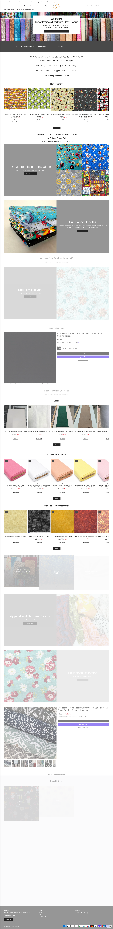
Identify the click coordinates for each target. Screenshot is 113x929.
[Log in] (105, 5)
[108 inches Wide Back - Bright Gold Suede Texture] (62, 521)
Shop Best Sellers (49, 31)
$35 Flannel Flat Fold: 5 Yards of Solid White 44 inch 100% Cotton (39, 432)
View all (56, 128)
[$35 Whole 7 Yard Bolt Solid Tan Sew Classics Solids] (85, 416)
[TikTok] (87, 912)
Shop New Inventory (62, 31)
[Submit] (107, 46)
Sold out (86, 121)
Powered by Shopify (15, 926)
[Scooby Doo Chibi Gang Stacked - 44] (15, 99)
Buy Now (56, 576)
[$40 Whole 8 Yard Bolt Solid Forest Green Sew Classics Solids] (62, 416)
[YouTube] (84, 912)
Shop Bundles (83, 231)
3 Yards (64, 348)
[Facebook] (74, 912)
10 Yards (75, 348)
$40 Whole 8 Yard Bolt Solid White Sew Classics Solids (16, 432)
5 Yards (70, 348)
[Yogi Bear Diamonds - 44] (39, 99)
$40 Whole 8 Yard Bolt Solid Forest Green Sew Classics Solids (62, 432)
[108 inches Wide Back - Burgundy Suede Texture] (85, 521)
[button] (5, 105)
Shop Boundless (82, 679)
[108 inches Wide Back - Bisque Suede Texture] (15, 521)
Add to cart (15, 438)
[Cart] (108, 5)
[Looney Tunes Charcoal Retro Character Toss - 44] (85, 99)
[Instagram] (78, 912)
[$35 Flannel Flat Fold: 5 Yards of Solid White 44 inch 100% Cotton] (39, 416)
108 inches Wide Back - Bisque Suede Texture (15, 536)
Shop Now (21, 575)
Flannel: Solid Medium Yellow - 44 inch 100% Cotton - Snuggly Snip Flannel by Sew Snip (85, 486)
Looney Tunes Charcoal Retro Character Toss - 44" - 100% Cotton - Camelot (85, 115)
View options (15, 121)
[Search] (102, 5)
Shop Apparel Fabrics (30, 623)
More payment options (83, 360)
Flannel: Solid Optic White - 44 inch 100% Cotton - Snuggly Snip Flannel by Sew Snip (39, 486)
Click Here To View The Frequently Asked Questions (56, 393)
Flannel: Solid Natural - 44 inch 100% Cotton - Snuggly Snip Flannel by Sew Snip (62, 486)
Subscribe (8, 919)
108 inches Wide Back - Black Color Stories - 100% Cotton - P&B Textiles (39, 537)
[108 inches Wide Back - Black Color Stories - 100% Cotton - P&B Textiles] (39, 521)
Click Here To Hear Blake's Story (56, 261)
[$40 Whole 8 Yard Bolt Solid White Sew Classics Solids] (15, 416)
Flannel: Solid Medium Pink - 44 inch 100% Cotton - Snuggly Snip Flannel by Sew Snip (16, 486)
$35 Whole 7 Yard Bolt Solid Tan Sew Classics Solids (85, 432)
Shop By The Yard (30, 296)
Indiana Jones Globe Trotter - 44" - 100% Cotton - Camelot (62, 115)
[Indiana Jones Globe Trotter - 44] (62, 99)
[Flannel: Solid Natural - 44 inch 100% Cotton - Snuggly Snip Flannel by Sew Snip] (62, 470)
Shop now (21, 804)
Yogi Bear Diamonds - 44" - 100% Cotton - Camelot (39, 115)
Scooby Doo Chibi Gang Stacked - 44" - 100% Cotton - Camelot (15, 115)
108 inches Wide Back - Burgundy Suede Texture (85, 536)
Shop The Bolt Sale (30, 173)
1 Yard (59, 348)
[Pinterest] (81, 912)
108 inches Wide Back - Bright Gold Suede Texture (62, 537)
